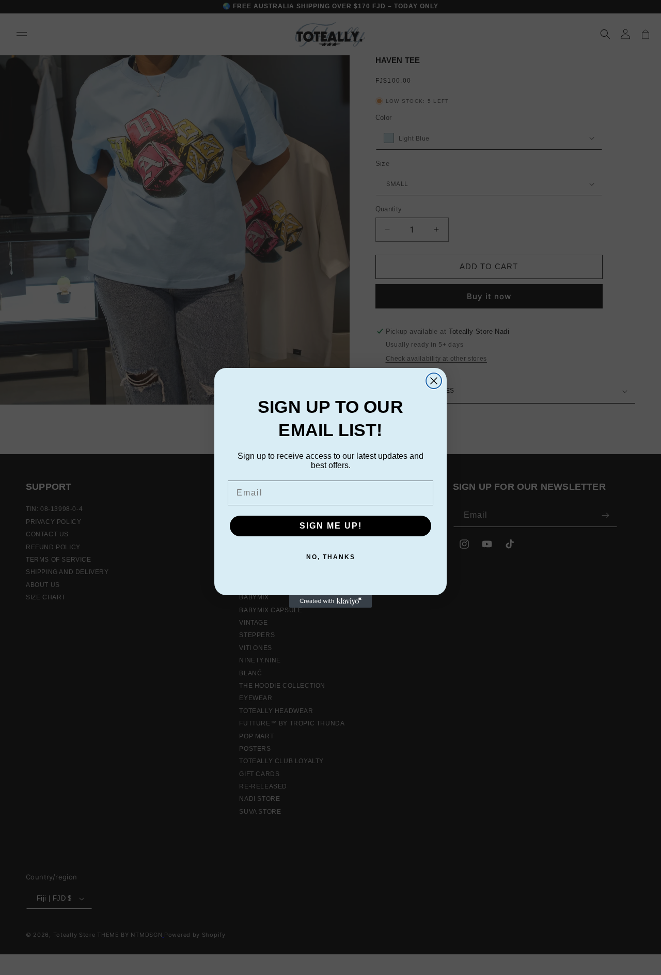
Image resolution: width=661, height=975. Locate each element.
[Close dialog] (434, 381)
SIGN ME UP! (331, 525)
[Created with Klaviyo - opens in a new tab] (330, 601)
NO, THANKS (330, 557)
